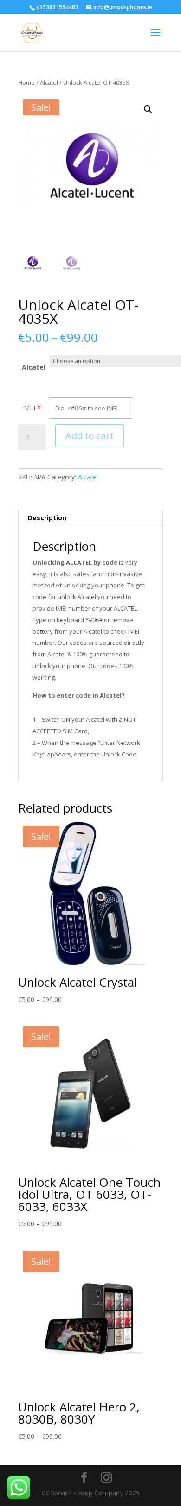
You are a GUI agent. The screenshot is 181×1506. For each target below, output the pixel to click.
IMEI (28, 407)
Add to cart (89, 435)
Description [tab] (47, 517)
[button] (148, 109)
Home (26, 82)
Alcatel (49, 82)
